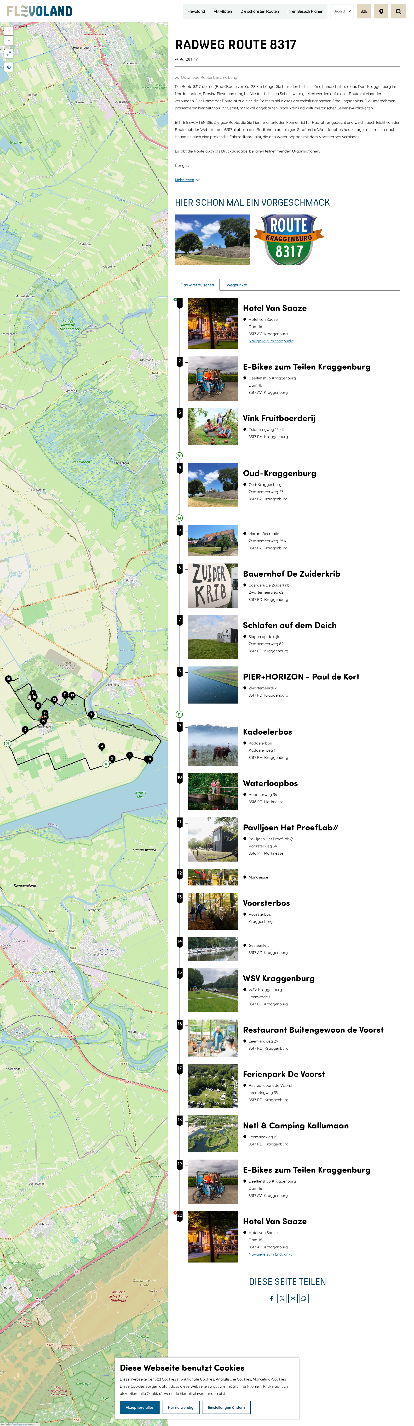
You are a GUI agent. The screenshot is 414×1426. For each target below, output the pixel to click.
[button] (25, 732)
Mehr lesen (184, 179)
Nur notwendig (181, 1407)
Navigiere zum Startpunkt (271, 340)
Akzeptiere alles (140, 1407)
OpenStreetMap (19, 1424)
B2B (364, 11)
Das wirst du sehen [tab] (197, 284)
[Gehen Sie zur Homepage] (39, 11)
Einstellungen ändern (226, 1407)
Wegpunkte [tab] (237, 284)
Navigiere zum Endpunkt (270, 1254)
